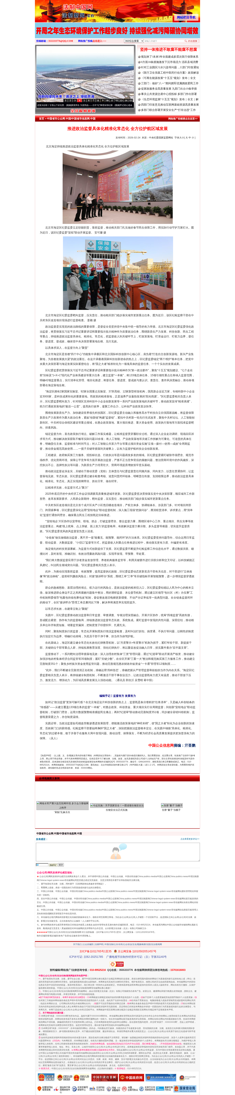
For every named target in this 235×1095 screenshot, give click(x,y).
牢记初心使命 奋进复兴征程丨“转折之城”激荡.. (113, 105)
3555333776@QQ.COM (60, 41)
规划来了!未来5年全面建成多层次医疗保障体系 (169, 56)
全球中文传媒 (63, 10)
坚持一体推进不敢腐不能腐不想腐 (168, 49)
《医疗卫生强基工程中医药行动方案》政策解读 (170, 72)
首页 (41, 118)
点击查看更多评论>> (189, 839)
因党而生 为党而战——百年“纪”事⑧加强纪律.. (65, 105)
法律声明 (99, 944)
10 (107, 100)
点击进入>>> (99, 41)
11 (112, 100)
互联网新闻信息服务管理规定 (89, 884)
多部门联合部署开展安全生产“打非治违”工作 (168, 110)
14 (126, 100)
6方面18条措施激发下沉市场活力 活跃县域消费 (169, 62)
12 (116, 100)
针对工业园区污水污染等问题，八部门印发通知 (170, 67)
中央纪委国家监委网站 (161, 137)
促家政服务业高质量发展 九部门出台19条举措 (169, 88)
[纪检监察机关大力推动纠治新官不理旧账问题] (117, 34)
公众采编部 (88, 944)
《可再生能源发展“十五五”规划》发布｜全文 (168, 78)
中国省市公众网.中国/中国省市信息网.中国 (71, 118)
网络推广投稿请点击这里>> (182, 118)
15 (130, 100)
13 (121, 100)
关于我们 (77, 944)
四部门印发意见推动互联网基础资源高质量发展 (170, 104)
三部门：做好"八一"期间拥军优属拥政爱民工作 (170, 83)
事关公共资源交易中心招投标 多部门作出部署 (169, 94)
